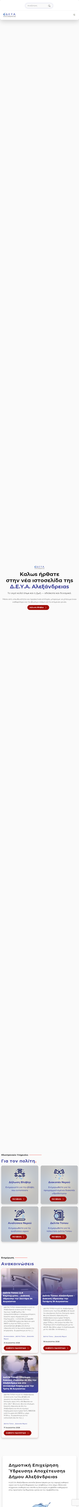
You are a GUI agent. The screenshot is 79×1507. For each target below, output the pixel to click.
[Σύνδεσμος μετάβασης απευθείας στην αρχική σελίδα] (9, 15)
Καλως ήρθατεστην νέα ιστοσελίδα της (39, 580)
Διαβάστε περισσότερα (18, 1348)
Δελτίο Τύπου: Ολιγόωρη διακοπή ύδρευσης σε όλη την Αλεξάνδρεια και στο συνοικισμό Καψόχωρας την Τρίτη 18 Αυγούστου (19, 1383)
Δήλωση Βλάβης (37, 607)
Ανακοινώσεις (9, 1336)
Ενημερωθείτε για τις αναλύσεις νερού (19, 1229)
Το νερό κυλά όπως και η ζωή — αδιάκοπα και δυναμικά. (39, 593)
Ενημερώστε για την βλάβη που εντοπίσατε (19, 1189)
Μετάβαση (16, 1199)
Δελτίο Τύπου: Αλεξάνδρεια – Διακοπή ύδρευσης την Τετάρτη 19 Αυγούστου (58, 1298)
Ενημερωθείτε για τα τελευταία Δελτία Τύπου (59, 1229)
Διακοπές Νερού (61, 1336)
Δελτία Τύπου (21, 1336)
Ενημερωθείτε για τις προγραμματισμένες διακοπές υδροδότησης (59, 1190)
